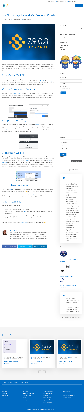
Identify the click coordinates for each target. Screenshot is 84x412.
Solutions (57, 5)
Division (28, 160)
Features (46, 390)
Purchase (20, 93)
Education (36, 5)
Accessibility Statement (69, 395)
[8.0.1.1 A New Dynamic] (69, 347)
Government (50, 5)
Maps (51, 81)
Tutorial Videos (26, 400)
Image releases (66, 151)
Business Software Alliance (66, 276)
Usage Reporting (47, 397)
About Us (4, 382)
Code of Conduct (67, 397)
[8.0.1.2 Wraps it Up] (42, 347)
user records (47, 193)
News (61, 47)
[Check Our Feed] (81, 161)
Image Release (27, 19)
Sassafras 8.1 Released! (11, 361)
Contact (79, 5)
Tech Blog (62, 49)
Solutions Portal (67, 391)
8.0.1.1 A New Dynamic (65, 361)
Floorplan (42, 81)
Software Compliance (47, 400)
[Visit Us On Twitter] (72, 161)
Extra (34, 195)
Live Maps (45, 395)
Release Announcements (28, 393)
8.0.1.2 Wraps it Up (36, 361)
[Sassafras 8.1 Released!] (9, 346)
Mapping (4, 162)
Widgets (37, 124)
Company (69, 5)
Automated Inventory (48, 391)
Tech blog (64, 148)
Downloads (25, 391)
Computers (9, 129)
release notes (23, 222)
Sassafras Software (70, 390)
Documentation (26, 399)
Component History (27, 395)
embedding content (42, 79)
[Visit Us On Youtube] (79, 161)
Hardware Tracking (47, 393)
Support (63, 5)
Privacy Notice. (52, 409)
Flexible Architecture (47, 402)
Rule (50, 160)
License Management (48, 399)
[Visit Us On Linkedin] (76, 161)
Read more (7, 363)
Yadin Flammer (16, 19)
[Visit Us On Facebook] (74, 161)
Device (14, 93)
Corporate (43, 5)
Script (10, 189)
